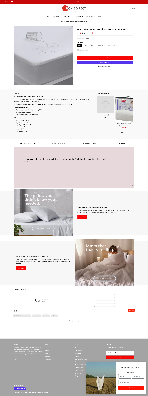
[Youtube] (12, 2)
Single (79, 45)
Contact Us (78, 356)
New (48, 16)
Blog (76, 376)
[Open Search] (127, 9)
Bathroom (67, 16)
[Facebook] (3, 2)
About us (77, 348)
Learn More (82, 217)
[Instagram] (6, 2)
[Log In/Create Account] (130, 9)
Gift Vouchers (79, 350)
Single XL (93, 45)
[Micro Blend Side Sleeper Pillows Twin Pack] (124, 109)
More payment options (104, 66)
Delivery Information (81, 359)
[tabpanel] (74, 326)
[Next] (107, 2)
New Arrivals (66, 21)
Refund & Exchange (80, 362)
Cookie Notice (79, 367)
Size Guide (78, 353)
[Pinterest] (7, 2)
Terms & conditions (80, 364)
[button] (105, 294)
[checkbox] (54, 315)
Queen (85, 45)
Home (62, 21)
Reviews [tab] (17, 311)
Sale (99, 16)
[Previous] (41, 2)
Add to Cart (105, 58)
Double (108, 45)
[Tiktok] (9, 2)
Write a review (131, 310)
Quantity (79, 49)
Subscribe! (131, 388)
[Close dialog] (144, 364)
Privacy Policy (79, 370)
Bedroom (56, 16)
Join (120, 357)
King (114, 45)
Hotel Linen (90, 16)
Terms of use (78, 373)
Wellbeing (78, 16)
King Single (101, 46)
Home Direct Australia (30, 392)
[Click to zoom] (70, 28)
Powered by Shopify (42, 392)
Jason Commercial (43, 99)
